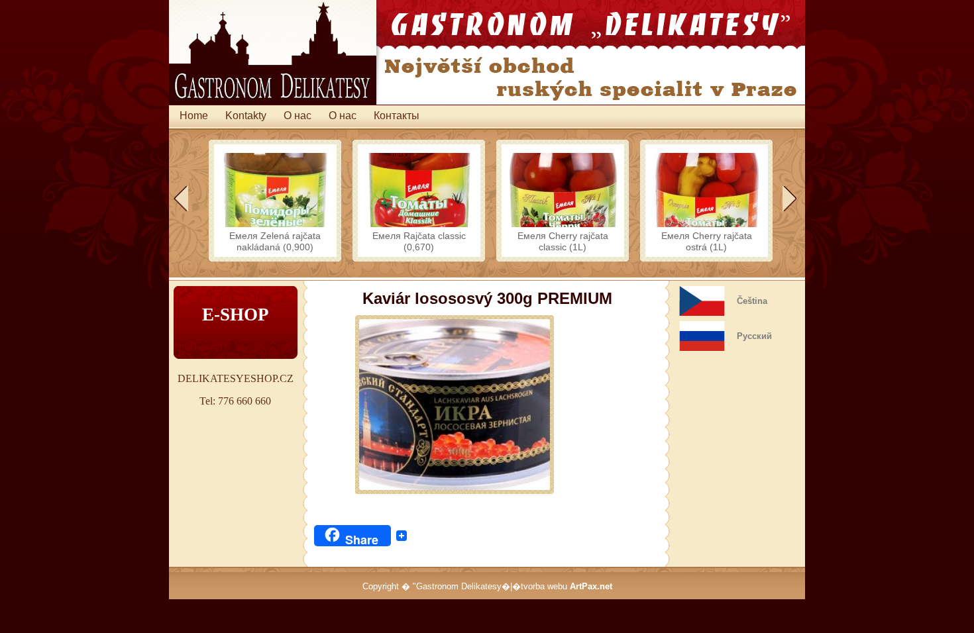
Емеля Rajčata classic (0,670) (419, 241)
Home (194, 115)
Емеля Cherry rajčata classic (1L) (562, 241)
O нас (297, 115)
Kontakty (245, 115)
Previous (181, 198)
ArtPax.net (591, 586)
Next (789, 198)
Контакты (396, 115)
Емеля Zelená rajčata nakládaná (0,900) (275, 241)
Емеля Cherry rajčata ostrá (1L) (706, 241)
